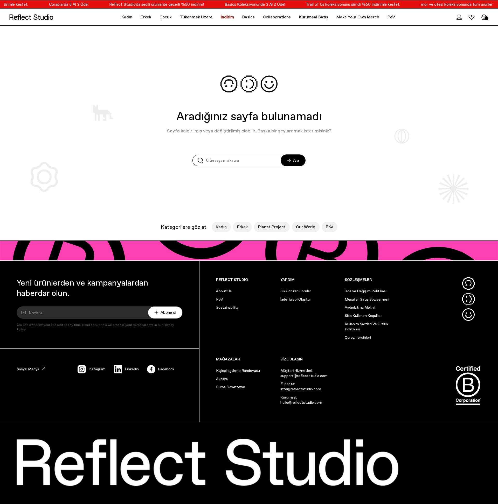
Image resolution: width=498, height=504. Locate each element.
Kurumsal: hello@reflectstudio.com (301, 400)
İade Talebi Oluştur (295, 299)
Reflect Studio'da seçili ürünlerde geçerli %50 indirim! (153, 4)
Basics (248, 17)
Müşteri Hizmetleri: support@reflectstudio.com (304, 373)
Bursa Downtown (230, 387)
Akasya (222, 379)
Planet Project (272, 227)
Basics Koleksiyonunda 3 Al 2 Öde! (251, 4)
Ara (296, 160)
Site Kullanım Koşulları (363, 315)
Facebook (166, 369)
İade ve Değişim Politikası (365, 291)
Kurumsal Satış (313, 17)
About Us (224, 291)
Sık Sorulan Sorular (295, 291)
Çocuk (165, 17)
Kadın (126, 17)
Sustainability (227, 307)
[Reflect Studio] (31, 17)
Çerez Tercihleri (358, 337)
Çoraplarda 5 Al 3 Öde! (65, 4)
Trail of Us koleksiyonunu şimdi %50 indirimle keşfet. (349, 4)
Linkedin (132, 369)
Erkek (146, 17)
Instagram (97, 369)
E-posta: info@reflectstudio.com (300, 386)
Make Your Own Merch (357, 17)
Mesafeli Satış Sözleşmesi (367, 299)
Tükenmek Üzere (196, 17)
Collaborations (277, 17)
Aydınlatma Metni (360, 307)
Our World (305, 227)
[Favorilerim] (471, 17)
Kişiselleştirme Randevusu (238, 370)
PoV (391, 17)
